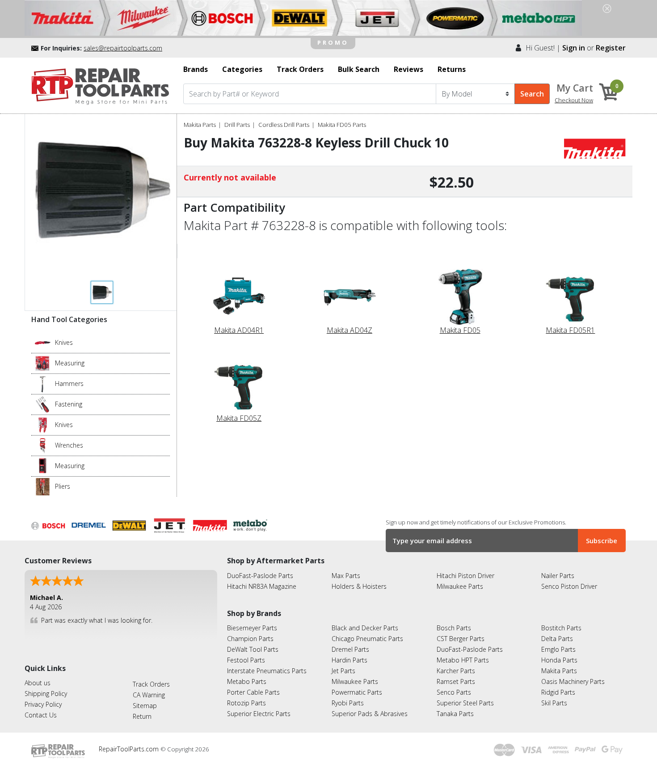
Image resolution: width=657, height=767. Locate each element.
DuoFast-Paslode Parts (260, 575)
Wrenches (69, 445)
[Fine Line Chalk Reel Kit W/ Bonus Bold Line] (42, 363)
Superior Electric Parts (259, 713)
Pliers (62, 486)
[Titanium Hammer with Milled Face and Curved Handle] (42, 383)
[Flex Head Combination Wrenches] (42, 445)
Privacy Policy (43, 704)
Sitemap (145, 705)
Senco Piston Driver (569, 586)
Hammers (69, 383)
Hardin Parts (349, 660)
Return (142, 716)
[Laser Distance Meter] (42, 465)
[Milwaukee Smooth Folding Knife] (42, 424)
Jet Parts (343, 670)
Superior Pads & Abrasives (370, 713)
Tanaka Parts (455, 713)
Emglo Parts (558, 649)
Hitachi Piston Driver (465, 575)
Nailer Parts (557, 575)
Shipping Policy (46, 693)
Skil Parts (554, 703)
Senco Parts (454, 692)
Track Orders (151, 684)
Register (611, 48)
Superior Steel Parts (465, 703)
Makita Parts (200, 125)
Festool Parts (246, 660)
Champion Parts (250, 638)
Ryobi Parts (348, 703)
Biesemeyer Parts (252, 628)
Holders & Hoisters (359, 586)
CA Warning (149, 695)
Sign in (573, 48)
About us (38, 683)
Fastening (68, 404)
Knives (64, 342)
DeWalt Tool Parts (252, 649)
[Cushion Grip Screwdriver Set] (42, 404)
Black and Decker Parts (365, 628)
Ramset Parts (456, 681)
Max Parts (346, 575)
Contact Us (41, 715)
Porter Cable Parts (253, 692)
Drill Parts (237, 125)
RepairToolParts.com (129, 749)
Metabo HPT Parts (463, 660)
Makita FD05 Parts (342, 125)
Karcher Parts (456, 670)
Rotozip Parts (246, 703)
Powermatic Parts (357, 692)
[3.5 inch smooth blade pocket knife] (42, 342)
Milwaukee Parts (460, 586)
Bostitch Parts (561, 628)
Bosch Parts (454, 628)
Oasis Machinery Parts (573, 681)
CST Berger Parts (460, 638)
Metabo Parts (246, 681)
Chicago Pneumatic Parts (367, 638)
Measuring (69, 363)
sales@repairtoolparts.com (123, 48)
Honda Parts (559, 660)
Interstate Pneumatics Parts (267, 670)
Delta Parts (557, 638)
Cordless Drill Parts (283, 125)
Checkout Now (574, 100)
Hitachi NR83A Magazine (261, 586)
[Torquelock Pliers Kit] (42, 486)
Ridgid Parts (558, 692)
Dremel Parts (350, 649)
